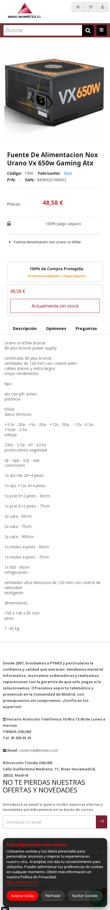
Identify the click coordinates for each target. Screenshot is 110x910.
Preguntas (86, 328)
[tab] (25, 328)
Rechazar (53, 895)
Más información (22, 882)
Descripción (25, 328)
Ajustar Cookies (85, 895)
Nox (68, 173)
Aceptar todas (22, 895)
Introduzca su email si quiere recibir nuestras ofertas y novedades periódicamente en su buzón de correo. (53, 807)
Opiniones (56, 328)
